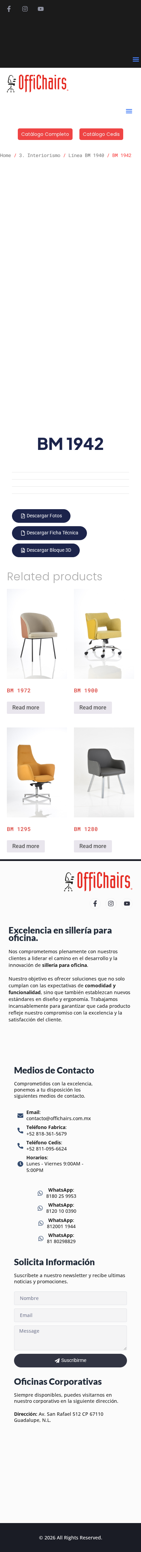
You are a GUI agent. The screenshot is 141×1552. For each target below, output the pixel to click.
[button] (136, 59)
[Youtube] (40, 8)
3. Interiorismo (39, 155)
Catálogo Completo (45, 134)
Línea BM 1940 (86, 155)
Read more (25, 707)
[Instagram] (24, 8)
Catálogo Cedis (101, 134)
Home (5, 155)
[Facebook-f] (8, 8)
